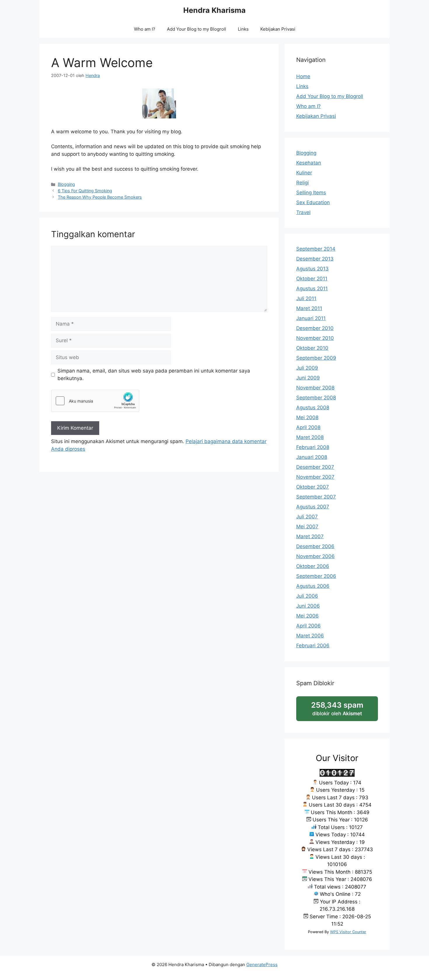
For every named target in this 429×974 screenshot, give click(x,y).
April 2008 (308, 427)
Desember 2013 (315, 259)
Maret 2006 (310, 636)
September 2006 (316, 576)
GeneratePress (262, 964)
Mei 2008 (307, 417)
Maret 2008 (310, 437)
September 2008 (316, 398)
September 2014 (315, 249)
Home (303, 76)
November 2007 (315, 477)
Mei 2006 (307, 616)
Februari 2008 (312, 447)
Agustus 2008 (312, 407)
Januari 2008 (311, 457)
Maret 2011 (309, 308)
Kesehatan (308, 163)
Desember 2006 (315, 546)
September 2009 (316, 358)
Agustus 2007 (312, 507)
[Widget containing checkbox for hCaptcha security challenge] (95, 401)
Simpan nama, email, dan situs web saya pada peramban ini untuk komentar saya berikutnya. (153, 374)
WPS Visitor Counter (348, 932)
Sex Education (313, 202)
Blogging (66, 184)
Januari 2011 (311, 318)
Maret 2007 (310, 536)
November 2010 (315, 338)
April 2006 (308, 626)
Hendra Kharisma (214, 10)
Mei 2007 (307, 526)
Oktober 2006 (312, 566)
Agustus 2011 (312, 288)
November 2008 (315, 388)
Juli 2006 (307, 596)
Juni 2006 (308, 606)
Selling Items (311, 192)
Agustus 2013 (312, 269)
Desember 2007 (315, 467)
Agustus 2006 (312, 586)
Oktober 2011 (311, 278)
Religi (302, 183)
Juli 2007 (307, 517)
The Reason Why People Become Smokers (100, 197)
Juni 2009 (308, 378)
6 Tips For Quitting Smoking (85, 190)
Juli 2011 (306, 298)
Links (243, 29)
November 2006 (315, 556)
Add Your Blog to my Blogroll (196, 29)
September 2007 (316, 497)
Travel (303, 212)
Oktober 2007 (312, 487)
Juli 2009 (307, 368)
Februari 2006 (312, 645)
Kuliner (304, 173)
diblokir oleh (343, 710)
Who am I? (144, 29)
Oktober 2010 (312, 348)
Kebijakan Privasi (277, 29)
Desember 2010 (315, 328)
